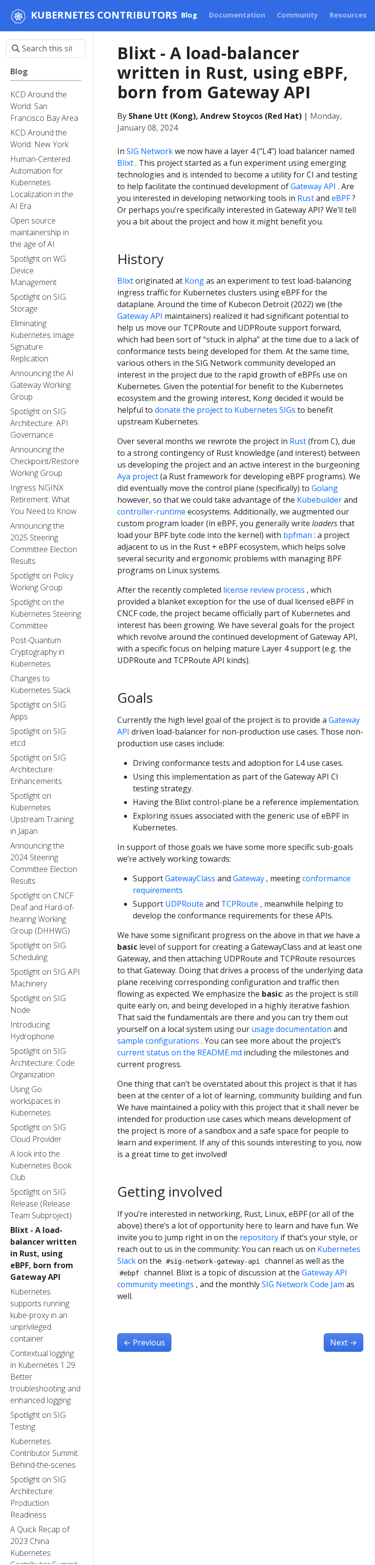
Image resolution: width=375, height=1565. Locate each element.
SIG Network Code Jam (303, 1284)
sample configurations (158, 1040)
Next (343, 1342)
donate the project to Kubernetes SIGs (225, 409)
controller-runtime (151, 511)
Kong (194, 280)
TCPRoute (239, 903)
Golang (325, 488)
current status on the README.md (179, 1052)
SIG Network (149, 151)
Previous (144, 1342)
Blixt (125, 162)
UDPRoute (184, 903)
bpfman (297, 535)
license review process (264, 589)
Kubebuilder (319, 499)
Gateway (248, 878)
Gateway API (313, 186)
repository (259, 1237)
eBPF (341, 198)
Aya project (137, 476)
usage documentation (291, 1029)
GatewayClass (190, 878)
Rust (305, 198)
